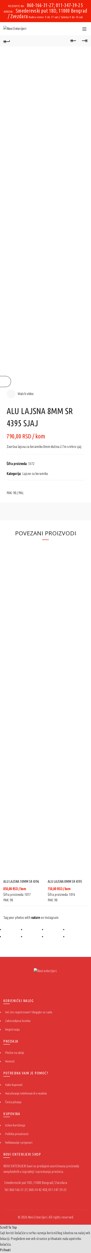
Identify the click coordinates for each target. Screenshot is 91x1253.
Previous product (73, 41)
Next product (84, 41)
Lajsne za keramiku (35, 474)
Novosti (10, 1061)
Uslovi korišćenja (15, 1125)
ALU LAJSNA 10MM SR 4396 (21, 881)
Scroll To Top (8, 1227)
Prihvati (5, 1250)
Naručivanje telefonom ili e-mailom (26, 1093)
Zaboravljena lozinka (17, 1021)
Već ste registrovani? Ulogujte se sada (28, 1012)
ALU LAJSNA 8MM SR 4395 (65, 881)
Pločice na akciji (14, 1052)
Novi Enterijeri (37, 1217)
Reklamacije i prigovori (18, 1142)
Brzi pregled (39, 548)
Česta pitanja (13, 1102)
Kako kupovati (14, 1085)
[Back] (6, 41)
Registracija (12, 1029)
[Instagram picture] (14, 929)
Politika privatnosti (16, 1134)
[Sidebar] (5, 381)
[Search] (74, 28)
